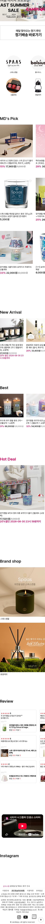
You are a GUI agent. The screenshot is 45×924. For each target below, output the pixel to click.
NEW (14, 15)
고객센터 (4, 894)
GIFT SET (24, 15)
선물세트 (14, 95)
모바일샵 (39, 891)
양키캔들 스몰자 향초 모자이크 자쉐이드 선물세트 (16, 268)
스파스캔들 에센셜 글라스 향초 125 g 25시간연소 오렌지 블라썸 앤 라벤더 (16, 215)
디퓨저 (35, 15)
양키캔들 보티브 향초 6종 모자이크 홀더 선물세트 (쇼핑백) (22, 514)
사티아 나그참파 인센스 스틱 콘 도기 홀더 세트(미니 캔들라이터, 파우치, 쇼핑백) (16, 161)
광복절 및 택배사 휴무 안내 (20, 886)
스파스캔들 (13, 72)
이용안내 (5, 891)
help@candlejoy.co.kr (28, 910)
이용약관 (30, 891)
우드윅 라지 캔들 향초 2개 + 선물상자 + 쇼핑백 (11, 421)
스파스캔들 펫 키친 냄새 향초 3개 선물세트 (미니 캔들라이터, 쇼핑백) (11, 347)
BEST (4, 15)
